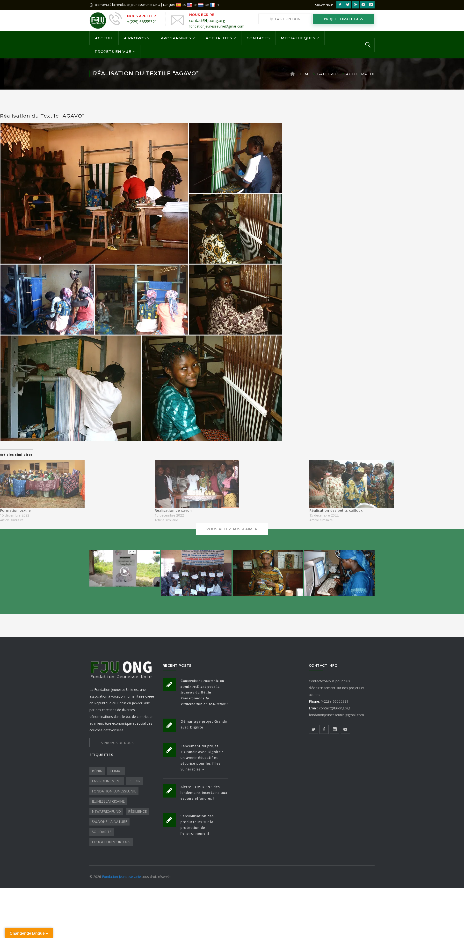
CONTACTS (258, 38)
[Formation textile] (75, 484)
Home (304, 74)
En (195, 4)
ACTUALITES (219, 38)
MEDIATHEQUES (298, 38)
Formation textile (15, 510)
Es (184, 4)
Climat (116, 771)
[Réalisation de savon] (229, 484)
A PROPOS (135, 38)
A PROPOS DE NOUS (117, 743)
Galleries (328, 74)
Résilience (137, 811)
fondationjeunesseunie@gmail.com (216, 26)
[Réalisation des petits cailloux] (384, 484)
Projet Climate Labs (343, 19)
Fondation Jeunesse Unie (122, 876)
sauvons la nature (109, 821)
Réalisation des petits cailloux (336, 510)
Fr (218, 4)
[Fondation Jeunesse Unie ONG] (97, 20)
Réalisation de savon (173, 510)
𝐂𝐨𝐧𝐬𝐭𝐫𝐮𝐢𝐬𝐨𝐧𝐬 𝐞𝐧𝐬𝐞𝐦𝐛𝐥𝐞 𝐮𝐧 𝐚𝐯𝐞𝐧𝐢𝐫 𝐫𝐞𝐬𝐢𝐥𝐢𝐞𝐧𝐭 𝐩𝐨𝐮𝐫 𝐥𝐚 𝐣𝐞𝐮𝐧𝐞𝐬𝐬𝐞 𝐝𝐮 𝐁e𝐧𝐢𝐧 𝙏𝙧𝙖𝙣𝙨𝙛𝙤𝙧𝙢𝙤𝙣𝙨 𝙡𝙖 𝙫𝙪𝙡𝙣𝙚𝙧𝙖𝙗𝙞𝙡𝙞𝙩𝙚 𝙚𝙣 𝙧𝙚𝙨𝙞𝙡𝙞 (204, 692)
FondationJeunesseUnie (114, 791)
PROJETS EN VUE (113, 51)
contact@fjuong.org (207, 20)
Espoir (134, 781)
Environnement (106, 781)
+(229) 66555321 (142, 21)
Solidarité (101, 831)
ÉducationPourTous (111, 842)
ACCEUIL (104, 38)
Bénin (97, 771)
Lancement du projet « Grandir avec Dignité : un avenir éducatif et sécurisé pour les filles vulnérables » (202, 757)
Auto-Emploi (360, 74)
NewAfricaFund (106, 811)
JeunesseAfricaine (108, 801)
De (207, 4)
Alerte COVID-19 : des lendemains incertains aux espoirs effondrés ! (204, 792)
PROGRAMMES (175, 38)
